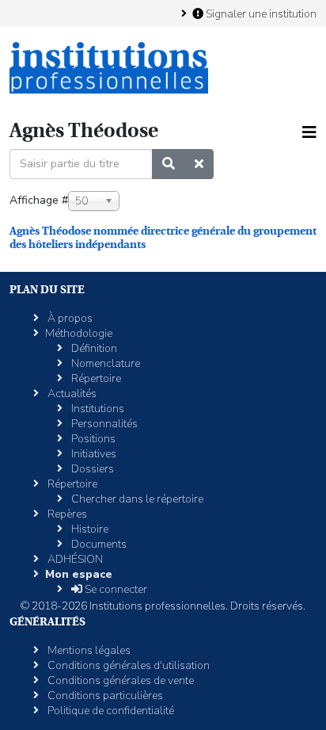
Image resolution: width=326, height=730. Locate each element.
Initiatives (92, 453)
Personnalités (103, 423)
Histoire (88, 529)
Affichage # (38, 200)
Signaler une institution (260, 13)
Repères (66, 514)
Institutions (96, 408)
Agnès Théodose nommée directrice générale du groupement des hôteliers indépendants (163, 237)
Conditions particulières (104, 695)
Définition (93, 348)
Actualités (71, 393)
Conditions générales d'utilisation (127, 665)
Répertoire (95, 378)
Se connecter (114, 589)
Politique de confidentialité (109, 710)
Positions (92, 438)
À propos (69, 318)
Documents (98, 544)
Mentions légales (88, 650)
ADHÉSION (74, 559)
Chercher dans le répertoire (136, 498)
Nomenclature (104, 363)
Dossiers (91, 468)
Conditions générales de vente (119, 680)
